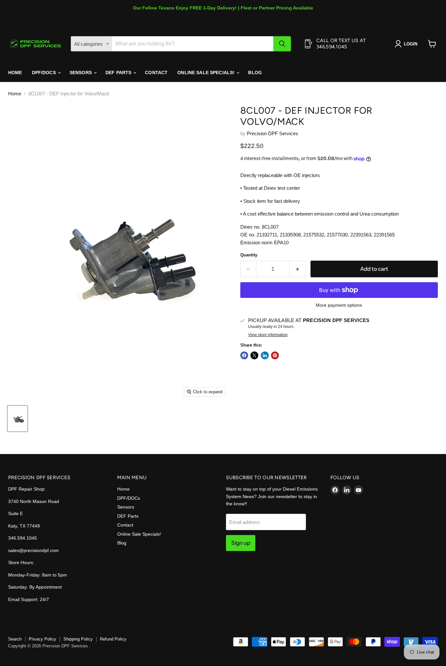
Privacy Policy (42, 639)
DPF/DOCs (44, 72)
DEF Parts (119, 72)
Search (15, 639)
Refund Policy (113, 639)
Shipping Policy (78, 639)
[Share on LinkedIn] (265, 355)
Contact (156, 72)
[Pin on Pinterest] (275, 355)
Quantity (248, 254)
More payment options (339, 305)
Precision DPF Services (272, 133)
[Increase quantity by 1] (298, 269)
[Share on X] (254, 355)
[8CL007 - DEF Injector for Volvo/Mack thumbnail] (17, 418)
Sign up (240, 543)
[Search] (282, 43)
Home (15, 72)
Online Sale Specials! (206, 72)
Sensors (81, 72)
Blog (255, 72)
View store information (268, 335)
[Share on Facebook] (244, 355)
